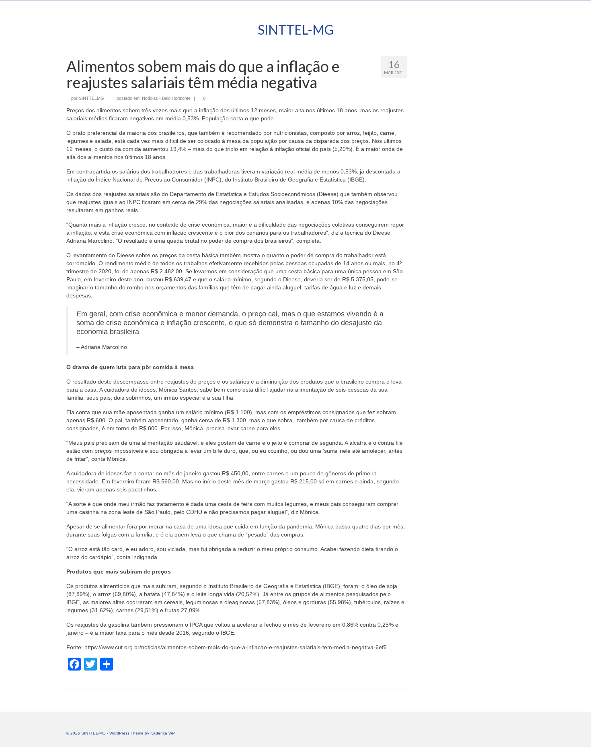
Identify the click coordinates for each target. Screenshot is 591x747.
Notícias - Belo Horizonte (166, 98)
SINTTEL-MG (296, 29)
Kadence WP (162, 733)
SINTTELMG (91, 98)
